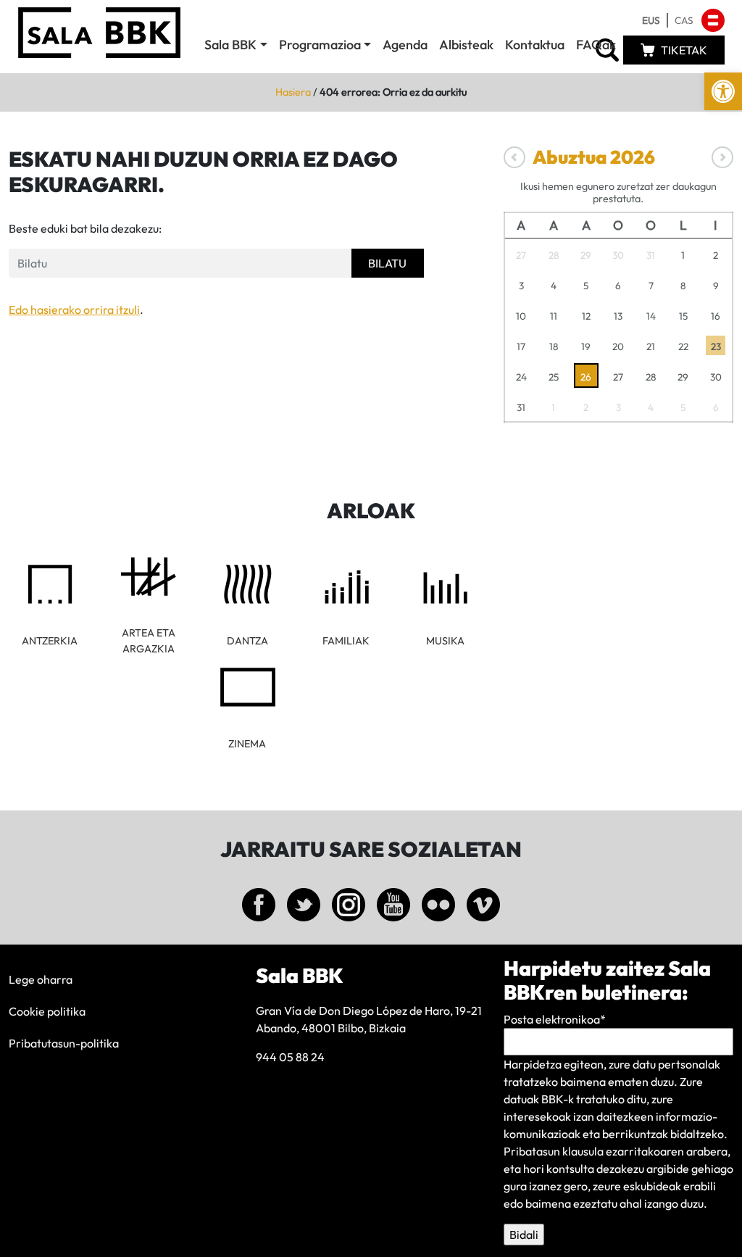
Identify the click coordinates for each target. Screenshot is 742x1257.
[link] (723, 91)
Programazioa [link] (320, 44)
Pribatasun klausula (554, 1151)
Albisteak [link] (466, 44)
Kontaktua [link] (534, 44)
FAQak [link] (596, 44)
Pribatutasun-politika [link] (64, 1043)
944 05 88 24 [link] (290, 1057)
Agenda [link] (405, 44)
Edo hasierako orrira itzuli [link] (74, 309)
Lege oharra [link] (40, 979)
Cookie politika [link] (47, 1011)
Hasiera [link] (293, 92)
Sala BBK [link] (230, 44)
